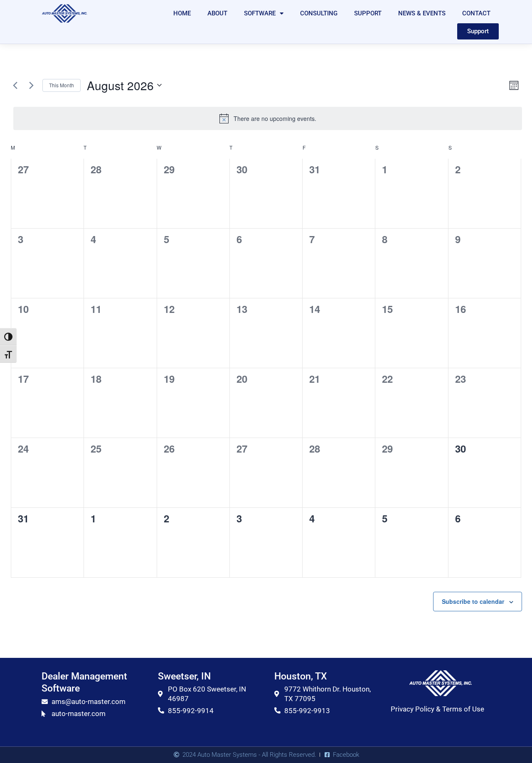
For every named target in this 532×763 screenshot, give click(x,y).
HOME (182, 13)
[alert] (267, 118)
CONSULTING (318, 13)
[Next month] (31, 85)
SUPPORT (368, 13)
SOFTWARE (260, 13)
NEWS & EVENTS (422, 13)
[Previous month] (15, 85)
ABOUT (217, 13)
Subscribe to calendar (473, 601)
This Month (61, 85)
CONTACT (476, 13)
